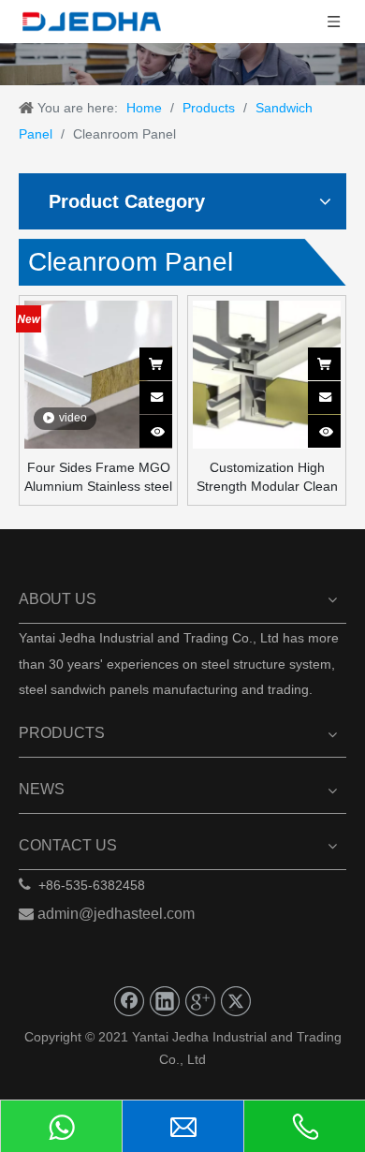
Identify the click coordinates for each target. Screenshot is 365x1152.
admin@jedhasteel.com (116, 914)
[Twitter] (236, 1001)
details (168, 425)
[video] (98, 373)
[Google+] (200, 1001)
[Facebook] (129, 1001)
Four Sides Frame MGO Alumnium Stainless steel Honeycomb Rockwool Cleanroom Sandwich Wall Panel (98, 477)
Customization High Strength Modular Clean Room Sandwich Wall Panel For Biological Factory (267, 477)
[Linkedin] (165, 1001)
